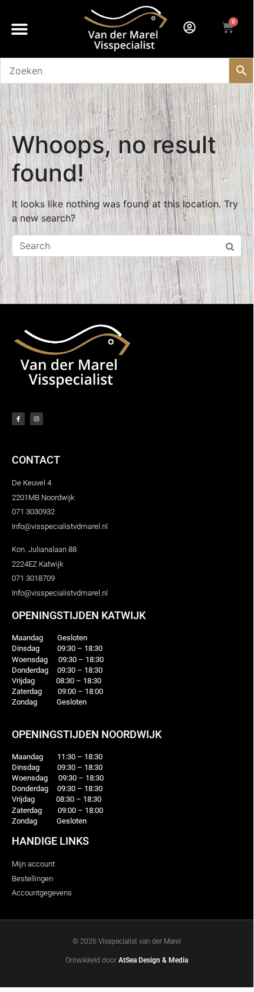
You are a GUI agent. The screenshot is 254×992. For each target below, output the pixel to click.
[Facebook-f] (18, 418)
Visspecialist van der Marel (139, 941)
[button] (19, 29)
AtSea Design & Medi (151, 960)
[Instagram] (36, 418)
